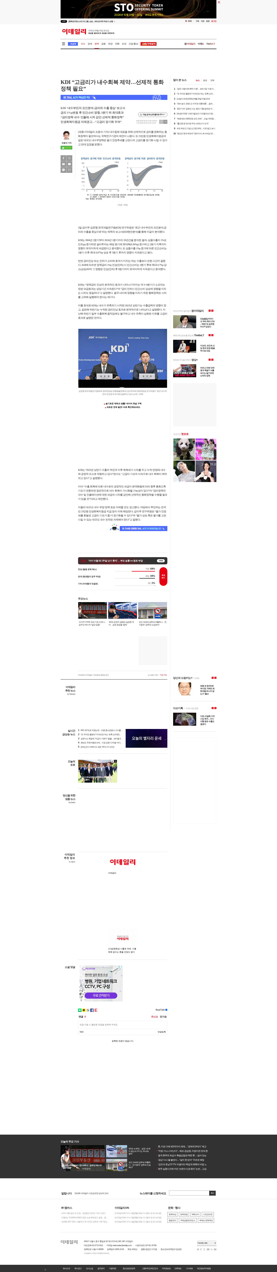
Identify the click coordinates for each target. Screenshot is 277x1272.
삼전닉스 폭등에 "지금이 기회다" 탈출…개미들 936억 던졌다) (104, 738)
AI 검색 (73, 44)
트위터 (69, 158)
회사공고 (77, 1268)
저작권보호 (166, 1268)
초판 (207, 21)
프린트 (69, 164)
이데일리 (88, 31)
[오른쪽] (115, 761)
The (210, 44)
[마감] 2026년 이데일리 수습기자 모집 (90, 1193)
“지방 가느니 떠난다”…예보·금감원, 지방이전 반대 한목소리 (185, 1151)
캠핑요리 (172, 1220)
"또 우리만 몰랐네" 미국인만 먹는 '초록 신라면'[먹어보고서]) (104, 734)
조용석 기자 (66, 143)
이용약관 (112, 1268)
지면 (202, 21)
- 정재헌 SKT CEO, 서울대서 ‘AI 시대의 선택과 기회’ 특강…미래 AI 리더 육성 (85, 1222)
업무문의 (101, 1268)
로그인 (213, 21)
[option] (138, 10)
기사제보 (189, 1268)
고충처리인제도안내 (150, 1268)
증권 (205, 80)
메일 (63, 164)
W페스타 (195, 1214)
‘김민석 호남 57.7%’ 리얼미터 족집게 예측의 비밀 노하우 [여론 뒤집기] (189, 1164)
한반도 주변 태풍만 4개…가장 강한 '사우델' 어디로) (100, 743)
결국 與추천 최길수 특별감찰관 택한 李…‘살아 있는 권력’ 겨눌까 (187, 1155)
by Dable (72, 802)
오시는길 (89, 1268)
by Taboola (71, 694)
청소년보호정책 (129, 1268)
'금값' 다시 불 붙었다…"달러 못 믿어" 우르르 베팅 (180, 1160)
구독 (197, 21)
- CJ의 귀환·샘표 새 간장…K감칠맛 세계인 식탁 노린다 (83, 1213)
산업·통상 (133, 44)
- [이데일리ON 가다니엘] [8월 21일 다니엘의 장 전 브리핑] (137, 1217)
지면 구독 (163, 675)
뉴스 (198, 80)
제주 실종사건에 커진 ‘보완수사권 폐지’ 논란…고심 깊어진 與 (186, 1169)
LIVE (64, 21)
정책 (96, 44)
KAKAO (63, 170)
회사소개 (66, 1268)
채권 (110, 44)
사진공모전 (208, 1214)
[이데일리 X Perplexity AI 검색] (114, 97)
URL (69, 170)
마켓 (201, 44)
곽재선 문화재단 (206, 1220)
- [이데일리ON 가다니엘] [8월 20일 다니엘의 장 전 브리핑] (137, 1222)
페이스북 (63, 158)
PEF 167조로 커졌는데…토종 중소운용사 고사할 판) (101, 730)
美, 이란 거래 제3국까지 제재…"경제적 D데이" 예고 (181, 1146)
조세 (124, 44)
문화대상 (172, 1214)
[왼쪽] (112, 761)
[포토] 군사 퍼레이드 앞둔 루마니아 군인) (96, 747)
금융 (103, 44)
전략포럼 (184, 1214)
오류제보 (177, 1268)
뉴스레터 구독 (153, 675)
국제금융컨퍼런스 (187, 1220)
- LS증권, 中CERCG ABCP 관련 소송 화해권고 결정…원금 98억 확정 (85, 1217)
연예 (212, 80)
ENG (190, 21)
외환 (117, 44)
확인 (212, 1193)
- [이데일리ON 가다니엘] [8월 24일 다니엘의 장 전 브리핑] (137, 1213)
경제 (90, 44)
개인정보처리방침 (204, 1268)
